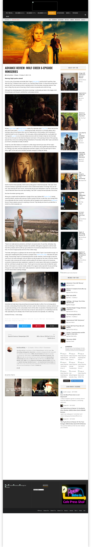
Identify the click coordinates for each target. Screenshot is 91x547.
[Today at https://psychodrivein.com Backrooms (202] (82, 374)
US (44, 353)
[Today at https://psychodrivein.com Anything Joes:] (64, 357)
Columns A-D (19, 13)
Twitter (67, 19)
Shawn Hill (83, 180)
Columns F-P (30, 13)
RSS (50, 19)
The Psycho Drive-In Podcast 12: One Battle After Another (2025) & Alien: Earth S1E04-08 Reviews (72, 410)
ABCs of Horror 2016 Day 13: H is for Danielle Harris (46, 336)
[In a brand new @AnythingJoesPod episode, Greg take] (73, 374)
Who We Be (77, 19)
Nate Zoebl (71, 341)
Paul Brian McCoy (9, 75)
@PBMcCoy (38, 365)
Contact (83, 19)
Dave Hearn (71, 285)
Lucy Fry (14, 136)
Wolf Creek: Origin (42, 254)
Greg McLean (21, 130)
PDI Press (9, 13)
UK (49, 352)
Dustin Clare (47, 196)
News (67, 13)
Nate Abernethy (72, 336)
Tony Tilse (44, 128)
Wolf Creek (21, 320)
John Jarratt (36, 81)
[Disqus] (31, 421)
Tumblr (72, 19)
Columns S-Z (42, 13)
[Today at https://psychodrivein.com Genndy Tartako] (73, 366)
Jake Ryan (54, 200)
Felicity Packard (23, 128)
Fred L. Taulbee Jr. (73, 297)
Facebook (54, 19)
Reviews (51, 13)
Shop (7, 16)
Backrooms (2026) (16, 19)
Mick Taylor (42, 318)
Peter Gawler (12, 128)
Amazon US (45, 352)
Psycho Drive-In (40, 350)
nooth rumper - (70, 392)
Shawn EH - (69, 405)
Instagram (60, 19)
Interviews (60, 13)
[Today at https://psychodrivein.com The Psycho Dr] (64, 366)
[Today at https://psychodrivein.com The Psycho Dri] (73, 357)
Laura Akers (71, 322)
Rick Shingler (71, 305)
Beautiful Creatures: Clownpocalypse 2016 (18, 335)
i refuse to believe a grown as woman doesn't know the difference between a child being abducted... (72, 400)
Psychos (75, 13)
